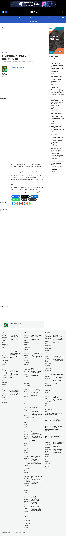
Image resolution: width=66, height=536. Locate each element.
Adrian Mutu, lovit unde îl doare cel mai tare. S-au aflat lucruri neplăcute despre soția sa (57, 129)
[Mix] (27, 203)
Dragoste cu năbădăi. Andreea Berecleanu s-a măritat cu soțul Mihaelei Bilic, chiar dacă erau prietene (57, 79)
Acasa (5, 18)
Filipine (12, 316)
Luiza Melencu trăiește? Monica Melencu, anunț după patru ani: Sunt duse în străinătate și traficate (57, 91)
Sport (54, 18)
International (6, 52)
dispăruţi (8, 316)
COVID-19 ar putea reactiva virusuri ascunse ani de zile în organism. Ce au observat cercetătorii (36, 338)
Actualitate (12, 18)
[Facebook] (12, 203)
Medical (42, 18)
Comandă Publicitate (50, 11)
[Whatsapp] (30, 203)
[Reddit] (17, 203)
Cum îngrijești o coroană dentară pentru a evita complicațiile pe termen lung (35, 392)
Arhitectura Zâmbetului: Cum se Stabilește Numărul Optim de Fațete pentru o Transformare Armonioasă (36, 373)
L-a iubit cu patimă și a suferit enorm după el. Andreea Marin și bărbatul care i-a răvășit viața (57, 141)
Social (25, 18)
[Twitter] (15, 203)
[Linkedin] (20, 203)
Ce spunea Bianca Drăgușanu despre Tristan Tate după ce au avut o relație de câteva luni (57, 166)
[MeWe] (25, 203)
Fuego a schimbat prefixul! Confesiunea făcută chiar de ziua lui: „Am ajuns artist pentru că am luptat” (58, 359)
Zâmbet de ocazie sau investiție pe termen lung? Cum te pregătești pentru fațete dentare (54, 413)
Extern (35, 18)
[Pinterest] (22, 203)
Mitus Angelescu (7, 61)
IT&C (59, 18)
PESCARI (16, 316)
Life (30, 18)
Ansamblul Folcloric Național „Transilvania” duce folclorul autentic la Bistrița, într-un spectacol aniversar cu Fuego (58, 379)
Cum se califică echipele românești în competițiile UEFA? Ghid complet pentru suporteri (14, 354)
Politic (20, 18)
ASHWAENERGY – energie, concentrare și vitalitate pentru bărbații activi (53, 421)
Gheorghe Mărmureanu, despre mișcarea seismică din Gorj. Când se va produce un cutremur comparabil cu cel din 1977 (57, 103)
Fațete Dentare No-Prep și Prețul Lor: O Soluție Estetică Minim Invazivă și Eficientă (53, 436)
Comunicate (33, 21)
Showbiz (48, 18)
